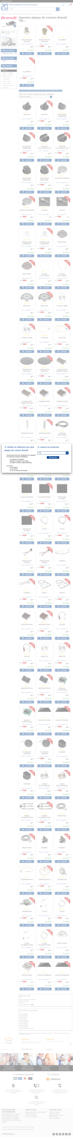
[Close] (71, 443)
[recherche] (67, 453)
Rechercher (53, 457)
